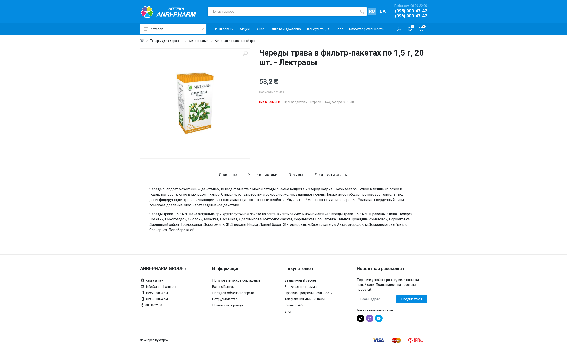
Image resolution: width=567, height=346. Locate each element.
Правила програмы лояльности (308, 293)
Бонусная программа (301, 287)
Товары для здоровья (166, 41)
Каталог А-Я (294, 305)
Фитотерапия (198, 41)
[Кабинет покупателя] (399, 29)
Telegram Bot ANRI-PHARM (305, 299)
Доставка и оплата (331, 174)
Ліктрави (314, 102)
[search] (362, 11)
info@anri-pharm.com (162, 287)
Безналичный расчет (300, 280)
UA (383, 11)
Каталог (156, 29)
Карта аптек (154, 280)
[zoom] (245, 53)
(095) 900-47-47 (411, 11)
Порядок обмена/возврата (233, 293)
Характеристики (262, 174)
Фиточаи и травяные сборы (235, 41)
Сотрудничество (225, 299)
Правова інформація (227, 305)
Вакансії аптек (223, 287)
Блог (288, 311)
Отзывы (295, 174)
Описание (228, 174)
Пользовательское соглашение (236, 280)
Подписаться (411, 299)
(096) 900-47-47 (411, 16)
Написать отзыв (271, 92)
